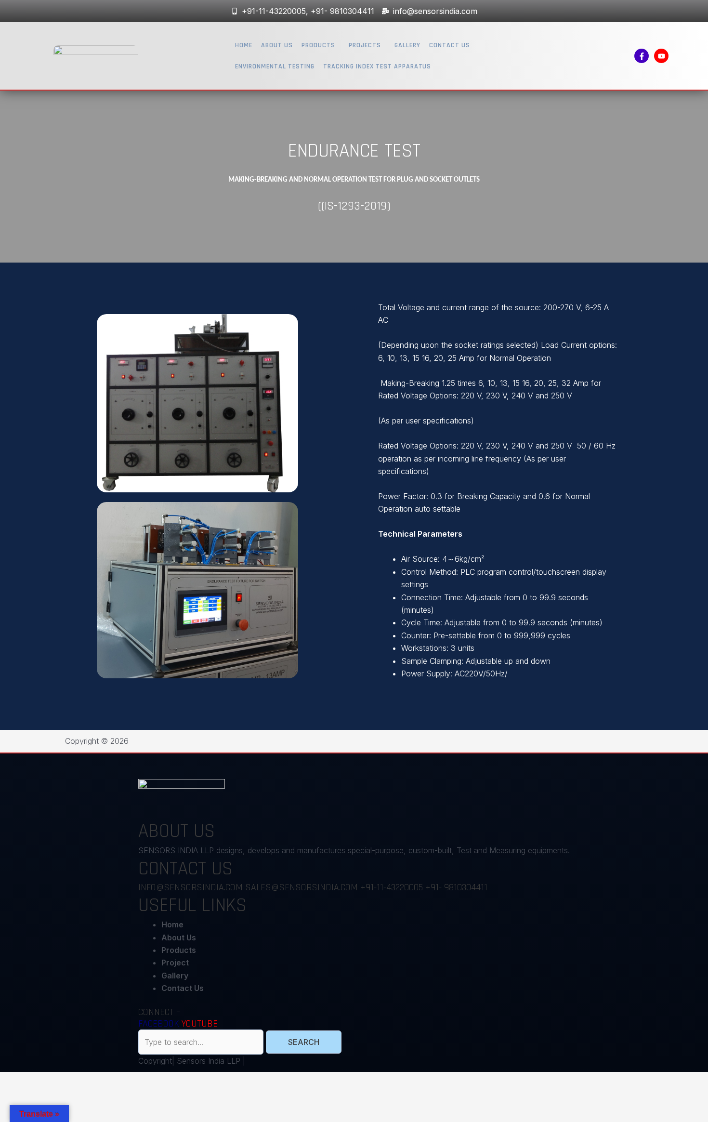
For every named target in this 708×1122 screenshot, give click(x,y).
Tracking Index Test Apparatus (377, 66)
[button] (320, 45)
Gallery (407, 45)
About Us (277, 45)
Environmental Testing (275, 66)
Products (318, 45)
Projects (365, 45)
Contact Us (449, 45)
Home (243, 45)
